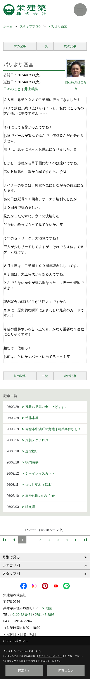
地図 (49, 608)
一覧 (45, 46)
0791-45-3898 (44, 614)
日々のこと (12, 89)
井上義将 (31, 89)
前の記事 (20, 46)
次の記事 (70, 46)
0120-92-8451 (22, 614)
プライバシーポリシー (50, 656)
